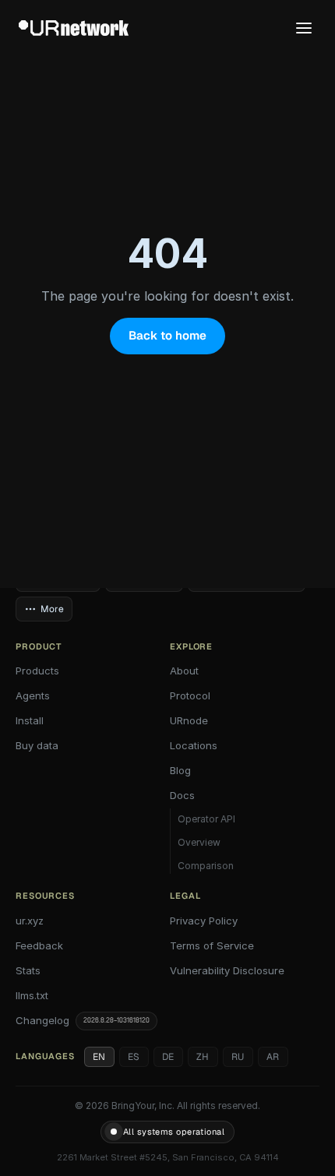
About (184, 670)
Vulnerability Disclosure (227, 970)
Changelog (83, 1020)
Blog (180, 770)
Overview (199, 842)
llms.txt (32, 995)
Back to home (167, 335)
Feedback (39, 945)
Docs (182, 795)
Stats (28, 970)
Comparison (206, 865)
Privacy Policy (204, 920)
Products (37, 670)
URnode (189, 720)
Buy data (37, 745)
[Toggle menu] (303, 28)
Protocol (190, 695)
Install (30, 720)
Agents (33, 695)
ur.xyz (30, 920)
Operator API (206, 819)
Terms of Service (212, 945)
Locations (193, 745)
